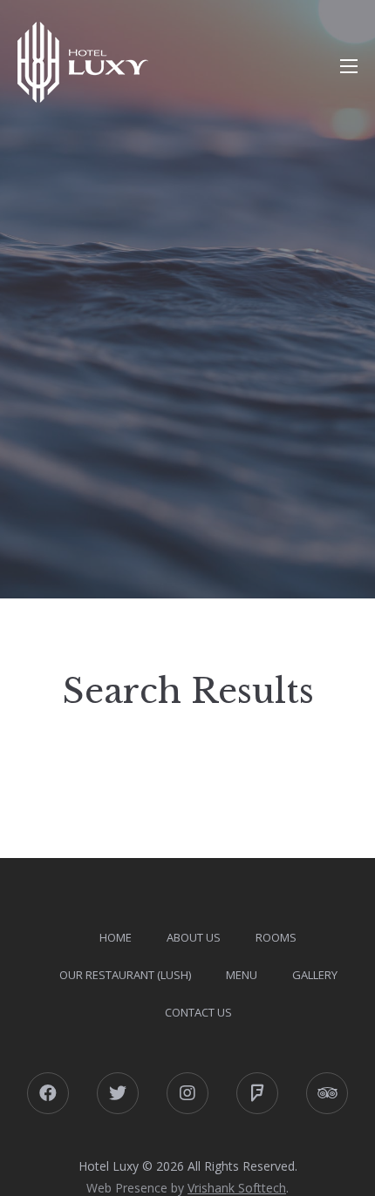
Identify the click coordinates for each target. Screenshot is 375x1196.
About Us (194, 937)
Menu (241, 975)
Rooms (276, 937)
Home (115, 937)
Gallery (315, 975)
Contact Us (198, 1012)
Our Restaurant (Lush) (125, 975)
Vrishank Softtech (237, 1187)
